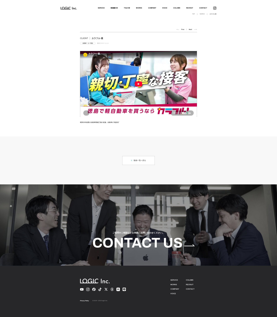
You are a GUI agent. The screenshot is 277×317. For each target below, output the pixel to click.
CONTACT (203, 8)
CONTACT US (137, 242)
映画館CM (114, 8)
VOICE (164, 8)
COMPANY (152, 8)
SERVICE (101, 8)
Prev (182, 29)
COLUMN (176, 8)
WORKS (139, 8)
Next (190, 29)
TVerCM (127, 8)
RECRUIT (189, 8)
